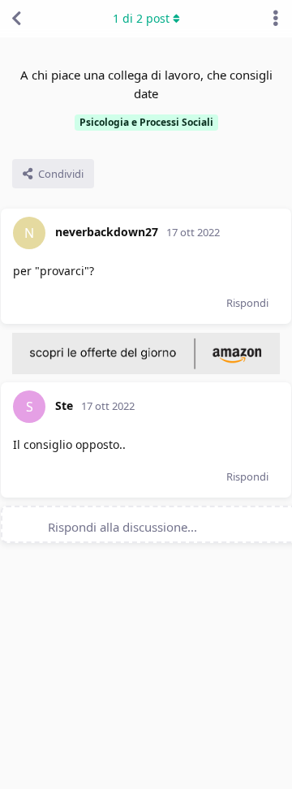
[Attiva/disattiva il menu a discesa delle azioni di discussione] (276, 18)
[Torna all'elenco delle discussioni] (16, 18)
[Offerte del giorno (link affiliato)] (146, 370)
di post (141, 18)
